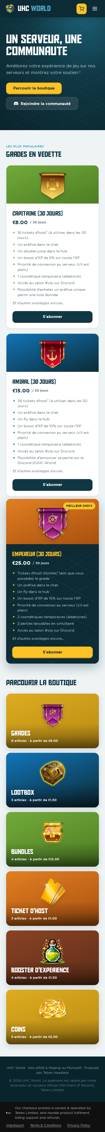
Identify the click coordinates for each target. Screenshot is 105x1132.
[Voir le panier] (81, 9)
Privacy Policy (78, 1125)
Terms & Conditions (45, 1125)
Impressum (15, 1125)
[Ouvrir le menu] (95, 9)
